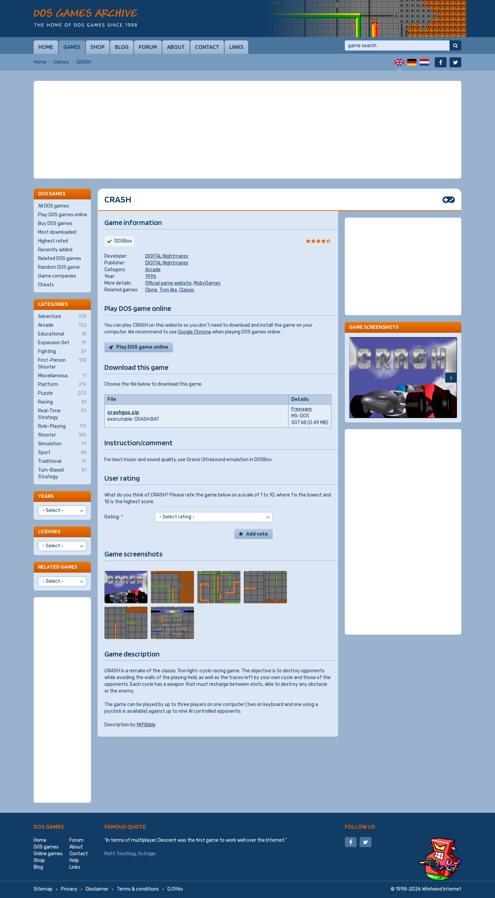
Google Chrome (194, 332)
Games (71, 46)
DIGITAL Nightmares (166, 256)
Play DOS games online (62, 215)
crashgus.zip (123, 412)
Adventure (62, 316)
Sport (62, 452)
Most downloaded (57, 232)
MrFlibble (146, 725)
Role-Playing (62, 426)
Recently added (55, 250)
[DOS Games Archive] (85, 18)
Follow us (360, 826)
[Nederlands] (424, 62)
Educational (62, 334)
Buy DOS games (55, 223)
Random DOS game (59, 267)
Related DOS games (59, 258)
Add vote (257, 534)
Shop (98, 46)
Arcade (153, 269)
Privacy (69, 889)
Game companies (57, 276)
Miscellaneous (62, 376)
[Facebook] (441, 62)
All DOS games (53, 206)
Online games (48, 854)
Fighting (62, 351)
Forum (148, 46)
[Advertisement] (247, 130)
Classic (186, 290)
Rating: (113, 517)
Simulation (62, 444)
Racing (62, 402)
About (176, 46)
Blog (122, 46)
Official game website (168, 283)
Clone (151, 290)
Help (74, 860)
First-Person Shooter (62, 363)
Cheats (46, 285)
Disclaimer (97, 889)
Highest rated (53, 241)
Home (45, 46)
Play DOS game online (142, 347)
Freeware (301, 409)
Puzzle (62, 393)
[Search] (455, 45)
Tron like (168, 290)
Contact (207, 46)
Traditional (62, 461)
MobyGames (207, 283)
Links (236, 46)
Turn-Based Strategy (62, 473)
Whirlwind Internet (441, 889)
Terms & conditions (138, 889)
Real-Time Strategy (62, 414)
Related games (57, 567)
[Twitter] (455, 62)
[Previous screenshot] (355, 378)
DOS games (49, 826)
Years (46, 496)
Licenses (49, 531)
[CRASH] (125, 587)
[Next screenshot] (451, 378)
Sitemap (43, 889)
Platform (62, 384)
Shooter (62, 435)
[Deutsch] (412, 62)
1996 (150, 276)
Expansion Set (62, 343)
